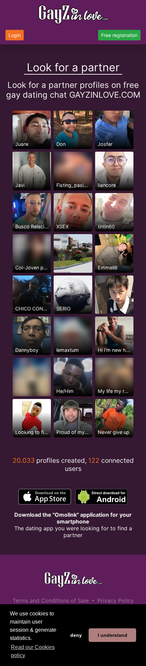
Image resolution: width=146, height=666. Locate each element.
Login (14, 35)
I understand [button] (112, 635)
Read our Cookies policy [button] (33, 651)
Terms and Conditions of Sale (51, 600)
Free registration (119, 35)
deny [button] (76, 635)
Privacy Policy (115, 600)
